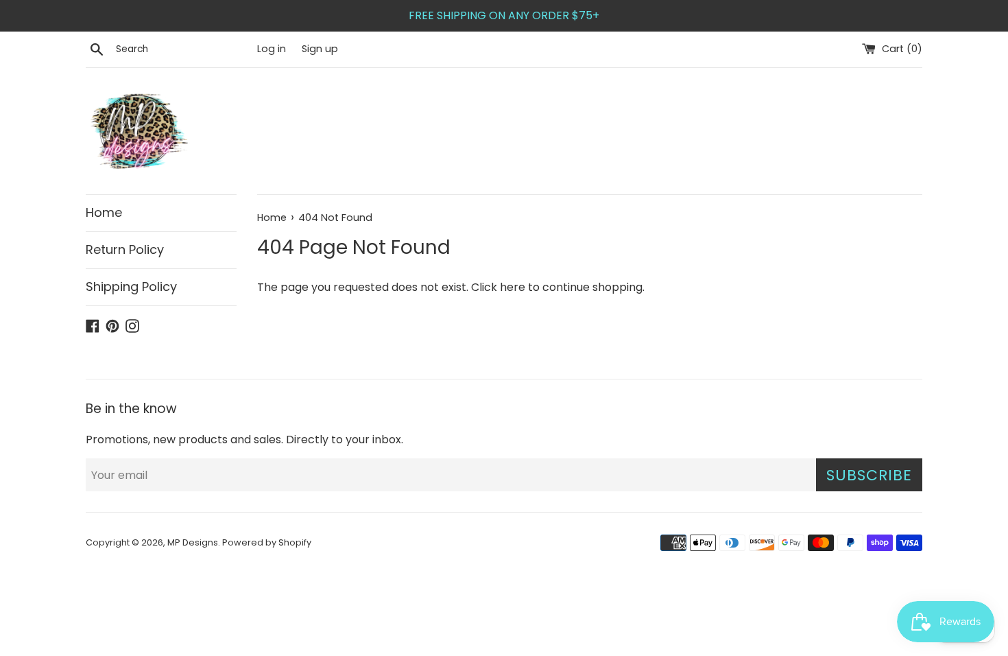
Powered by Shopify (266, 542)
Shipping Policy (131, 286)
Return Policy (125, 249)
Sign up (320, 49)
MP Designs (192, 542)
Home (104, 212)
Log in (271, 49)
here (512, 287)
